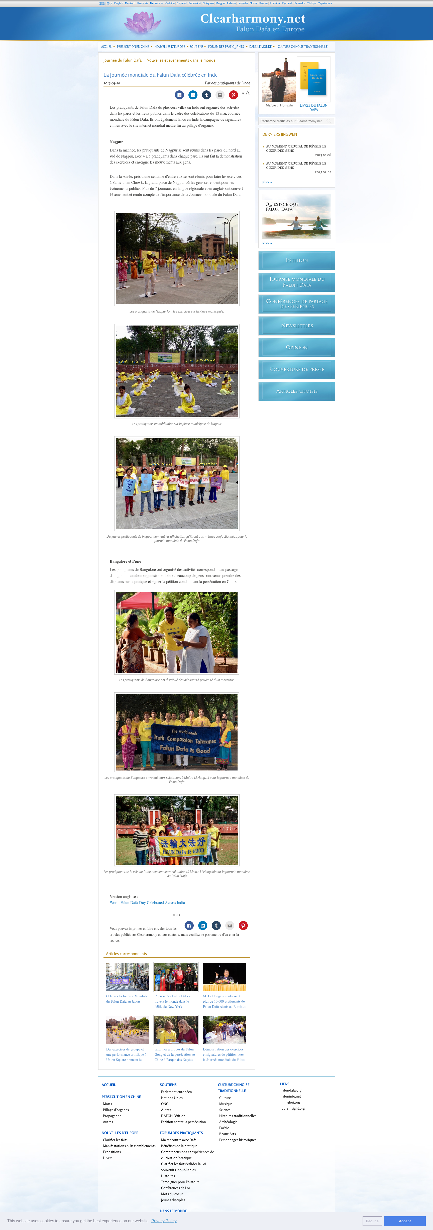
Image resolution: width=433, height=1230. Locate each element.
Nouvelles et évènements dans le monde (181, 60)
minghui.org (290, 1102)
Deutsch (130, 3)
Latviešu (243, 3)
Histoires (168, 1176)
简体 (109, 3)
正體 (102, 3)
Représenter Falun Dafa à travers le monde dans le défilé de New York (172, 1001)
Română (275, 3)
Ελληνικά (208, 3)
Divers (108, 1158)
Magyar (220, 3)
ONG (165, 1104)
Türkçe (311, 3)
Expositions (112, 1152)
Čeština (170, 3)
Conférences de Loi (175, 1188)
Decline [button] (372, 1221)
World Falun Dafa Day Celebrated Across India (147, 902)
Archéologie (228, 1122)
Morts (107, 1104)
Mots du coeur (172, 1194)
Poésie (224, 1128)
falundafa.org (291, 1090)
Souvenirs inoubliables (178, 1170)
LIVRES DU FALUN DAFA (314, 107)
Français (142, 3)
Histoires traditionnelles (237, 1116)
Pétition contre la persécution (183, 1122)
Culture (225, 1098)
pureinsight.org (293, 1108)
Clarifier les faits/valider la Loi (183, 1164)
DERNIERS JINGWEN (279, 134)
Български (156, 3)
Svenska (299, 3)
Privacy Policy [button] (164, 1221)
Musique (226, 1104)
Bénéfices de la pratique (179, 1146)
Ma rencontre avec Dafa (178, 1140)
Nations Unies (172, 1098)
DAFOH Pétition (173, 1116)
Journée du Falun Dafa (122, 60)
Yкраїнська (325, 3)
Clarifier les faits (115, 1140)
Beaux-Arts (227, 1134)
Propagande (112, 1116)
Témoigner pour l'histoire (180, 1182)
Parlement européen (176, 1092)
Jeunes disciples (173, 1200)
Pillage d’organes (116, 1110)
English (118, 3)
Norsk (253, 3)
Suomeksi (194, 3)
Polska (263, 3)
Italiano (231, 3)
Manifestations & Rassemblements (129, 1146)
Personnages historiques (237, 1140)
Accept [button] (405, 1221)
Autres (108, 1122)
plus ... (267, 181)
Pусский (287, 3)
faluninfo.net (291, 1096)
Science (225, 1110)
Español (181, 3)
